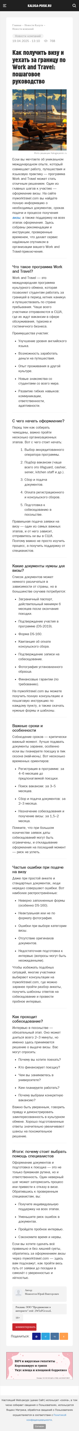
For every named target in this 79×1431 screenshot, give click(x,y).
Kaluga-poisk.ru (39, 6)
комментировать (25, 1326)
